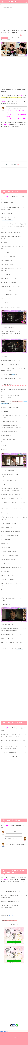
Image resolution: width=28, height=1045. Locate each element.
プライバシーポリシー (14, 1035)
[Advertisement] (14, 72)
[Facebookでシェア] (13, 1025)
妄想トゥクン (5, 37)
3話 (10, 37)
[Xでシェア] (11, 1025)
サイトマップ (23, 1035)
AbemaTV (11, 915)
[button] (25, 508)
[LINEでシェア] (17, 1025)
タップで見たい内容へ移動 (9, 164)
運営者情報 (4, 1035)
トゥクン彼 (15, 37)
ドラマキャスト (22, 37)
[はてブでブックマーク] (15, 1025)
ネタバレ (4, 39)
